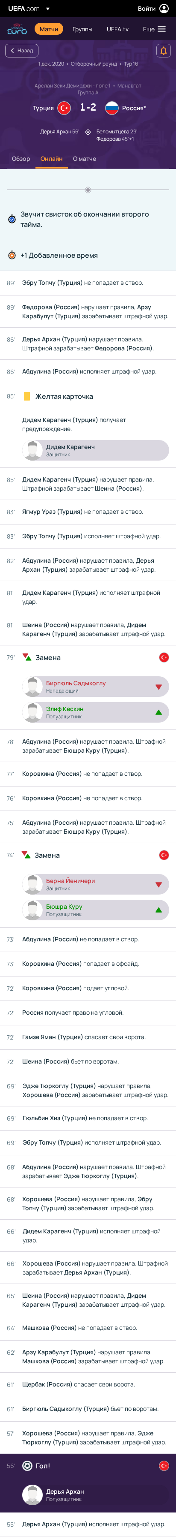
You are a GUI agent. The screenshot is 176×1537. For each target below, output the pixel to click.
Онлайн (52, 158)
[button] (152, 28)
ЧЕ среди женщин (17, 29)
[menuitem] (49, 28)
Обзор (21, 158)
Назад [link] (25, 50)
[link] (49, 28)
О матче (84, 158)
